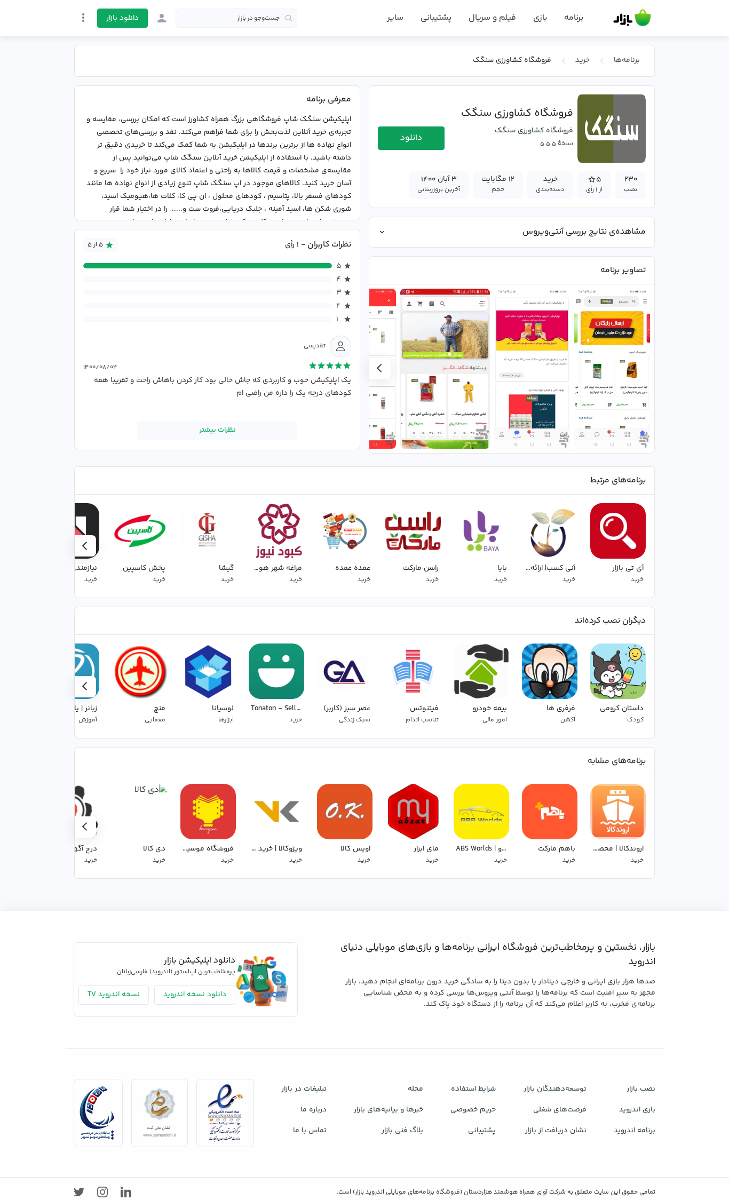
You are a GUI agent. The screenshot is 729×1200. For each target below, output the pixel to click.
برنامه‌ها (627, 60)
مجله (415, 1089)
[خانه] (632, 18)
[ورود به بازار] (161, 18)
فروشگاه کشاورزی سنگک (534, 131)
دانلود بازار (122, 18)
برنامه (573, 18)
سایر (395, 18)
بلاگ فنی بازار (402, 1131)
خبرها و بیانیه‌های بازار (388, 1110)
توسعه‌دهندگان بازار (555, 1089)
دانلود (411, 138)
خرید (582, 60)
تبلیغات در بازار (304, 1089)
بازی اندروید (637, 1110)
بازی (540, 18)
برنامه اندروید (634, 1131)
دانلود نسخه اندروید (194, 994)
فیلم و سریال (492, 18)
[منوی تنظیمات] (83, 17)
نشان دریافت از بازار (556, 1131)
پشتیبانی (436, 18)
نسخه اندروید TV (114, 994)
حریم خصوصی (473, 1110)
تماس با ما (310, 1131)
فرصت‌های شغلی (560, 1110)
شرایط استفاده (473, 1089)
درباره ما (313, 1110)
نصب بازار (641, 1089)
